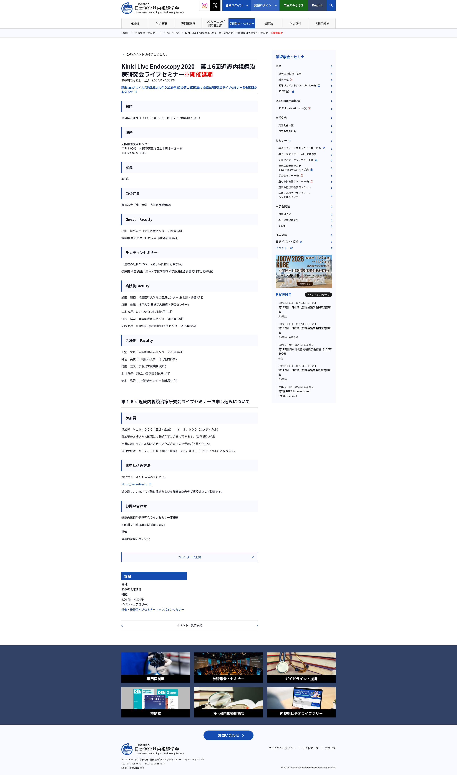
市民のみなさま (294, 5)
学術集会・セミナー (292, 56)
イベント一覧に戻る (189, 625)
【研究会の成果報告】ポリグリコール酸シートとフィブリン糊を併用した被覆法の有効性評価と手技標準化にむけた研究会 (255, 626)
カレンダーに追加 (189, 557)
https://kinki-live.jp (134, 484)
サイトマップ (310, 748)
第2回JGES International (294, 391)
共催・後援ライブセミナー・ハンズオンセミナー (152, 609)
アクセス (330, 748)
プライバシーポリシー (281, 748)
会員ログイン (234, 5)
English (317, 5)
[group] (304, 271)
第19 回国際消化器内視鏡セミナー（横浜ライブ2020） (124, 626)
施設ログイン (262, 5)
